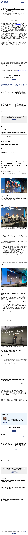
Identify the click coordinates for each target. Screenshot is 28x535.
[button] (1, 2)
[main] (14, 532)
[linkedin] (12, 20)
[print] (26, 20)
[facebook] (11, 20)
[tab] (3, 111)
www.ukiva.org (19, 24)
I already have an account (14, 120)
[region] (14, 113)
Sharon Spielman (3, 173)
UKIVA (16, 24)
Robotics (2, 6)
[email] (16, 20)
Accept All (14, 533)
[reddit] (15, 20)
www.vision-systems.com (22, 70)
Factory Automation (4, 159)
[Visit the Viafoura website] (25, 466)
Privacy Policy (24, 531)
